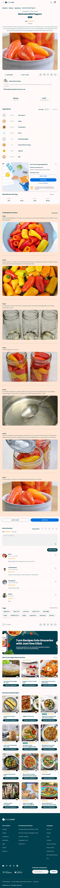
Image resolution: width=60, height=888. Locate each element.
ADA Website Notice (52, 855)
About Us (49, 829)
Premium (4, 851)
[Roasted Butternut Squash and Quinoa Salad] (49, 796)
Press (48, 836)
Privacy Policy (50, 847)
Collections (5, 836)
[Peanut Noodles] (49, 767)
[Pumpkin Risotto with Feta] (10, 767)
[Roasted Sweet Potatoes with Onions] (49, 674)
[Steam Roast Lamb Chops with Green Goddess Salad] (49, 709)
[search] (51, 2)
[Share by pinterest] (45, 74)
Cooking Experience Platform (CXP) (28, 829)
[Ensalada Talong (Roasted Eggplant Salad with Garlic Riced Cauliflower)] (30, 738)
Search (4, 847)
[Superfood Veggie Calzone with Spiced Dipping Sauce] (30, 796)
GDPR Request (6, 882)
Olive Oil (20, 151)
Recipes (4, 829)
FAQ (48, 858)
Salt (19, 157)
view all (55, 657)
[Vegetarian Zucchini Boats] (10, 709)
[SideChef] (8, 820)
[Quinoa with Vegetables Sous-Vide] (10, 738)
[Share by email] (56, 74)
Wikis (3, 844)
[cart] (55, 2)
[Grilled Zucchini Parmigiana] (10, 796)
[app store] (18, 872)
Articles (4, 833)
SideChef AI (21, 844)
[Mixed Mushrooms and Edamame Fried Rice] (49, 738)
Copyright (35, 882)
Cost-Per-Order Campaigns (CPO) (28, 833)
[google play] (7, 872)
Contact (49, 840)
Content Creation (23, 836)
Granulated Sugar (23, 139)
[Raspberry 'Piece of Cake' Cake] (30, 674)
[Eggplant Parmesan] (30, 709)
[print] (41, 74)
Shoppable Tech (23, 840)
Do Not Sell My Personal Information (22, 882)
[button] (3, 2)
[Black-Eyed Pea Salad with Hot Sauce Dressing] (30, 767)
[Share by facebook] (48, 74)
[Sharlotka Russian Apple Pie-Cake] (11, 674)
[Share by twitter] (52, 74)
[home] (9, 2)
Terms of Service (51, 844)
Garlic (20, 121)
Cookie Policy (50, 851)
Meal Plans (5, 840)
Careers (49, 833)
